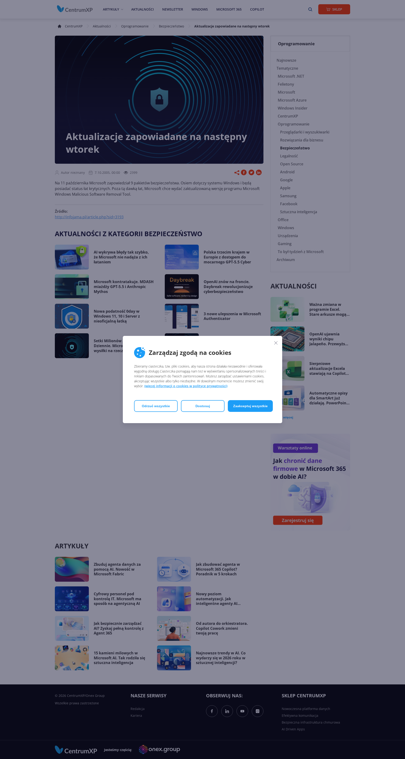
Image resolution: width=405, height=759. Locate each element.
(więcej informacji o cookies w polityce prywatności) (185, 386)
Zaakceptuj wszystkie (250, 406)
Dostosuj (202, 406)
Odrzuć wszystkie (156, 406)
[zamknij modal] (276, 342)
